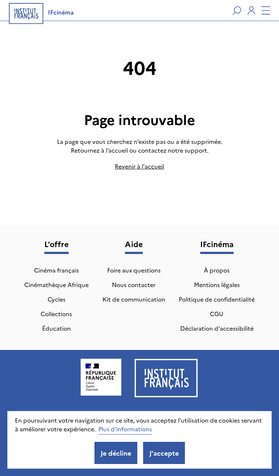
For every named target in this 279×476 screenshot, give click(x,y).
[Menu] (266, 10)
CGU (216, 314)
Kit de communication (133, 299)
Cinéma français (56, 270)
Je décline (116, 452)
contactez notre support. (173, 150)
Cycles (56, 299)
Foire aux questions (134, 270)
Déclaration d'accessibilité (217, 328)
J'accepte (164, 452)
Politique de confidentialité (217, 299)
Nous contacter (133, 285)
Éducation (56, 328)
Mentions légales (217, 285)
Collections (56, 314)
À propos (217, 270)
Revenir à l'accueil (139, 166)
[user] (251, 10)
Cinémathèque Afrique (56, 285)
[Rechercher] (236, 10)
